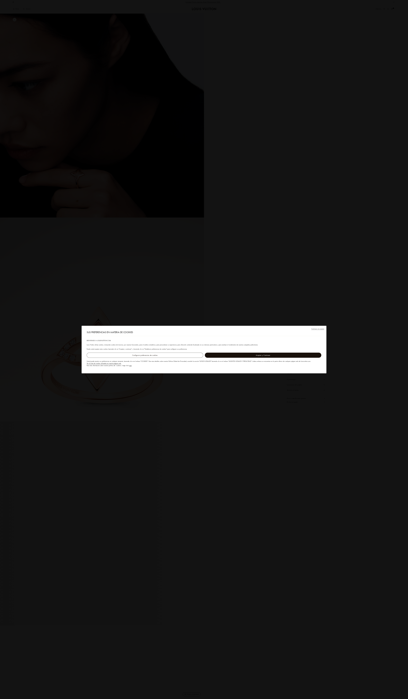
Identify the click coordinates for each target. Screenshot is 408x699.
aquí (130, 365)
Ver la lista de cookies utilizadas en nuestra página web (104, 363)
